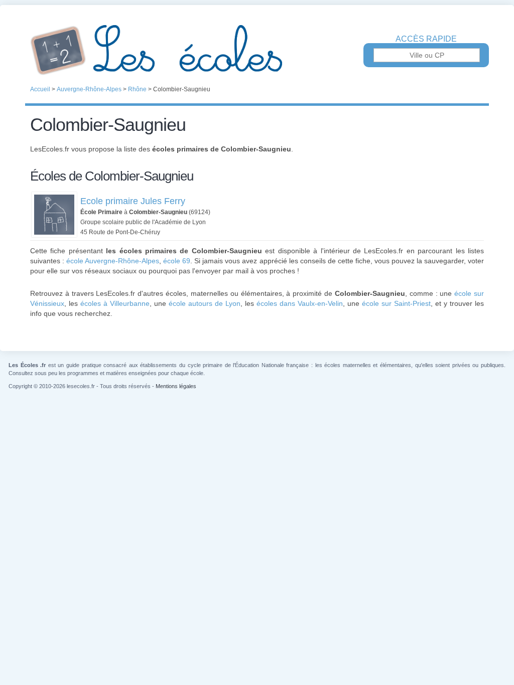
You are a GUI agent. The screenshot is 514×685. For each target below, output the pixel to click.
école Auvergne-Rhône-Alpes (112, 261)
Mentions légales (176, 386)
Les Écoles (257, 50)
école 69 (176, 261)
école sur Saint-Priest (396, 303)
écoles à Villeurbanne (115, 303)
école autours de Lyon (204, 303)
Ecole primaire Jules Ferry (132, 201)
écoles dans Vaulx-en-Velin (299, 303)
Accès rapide (426, 39)
